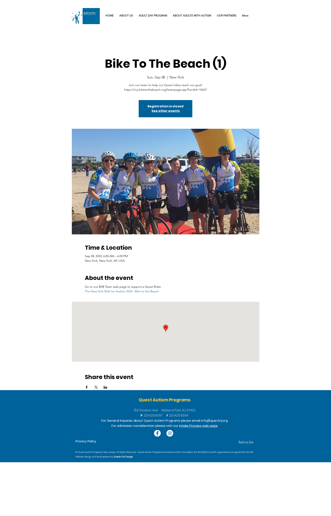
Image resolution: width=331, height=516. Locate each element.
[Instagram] (169, 433)
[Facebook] (157, 433)
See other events (166, 111)
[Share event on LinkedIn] (105, 387)
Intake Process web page (198, 426)
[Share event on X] (96, 387)
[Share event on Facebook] (86, 387)
